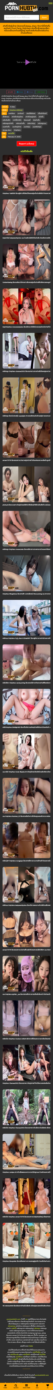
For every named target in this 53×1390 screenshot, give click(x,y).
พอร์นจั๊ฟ (11, 133)
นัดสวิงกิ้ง (36, 120)
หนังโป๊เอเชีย (14, 1354)
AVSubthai (11, 1326)
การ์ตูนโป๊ (15, 1359)
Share (20, 92)
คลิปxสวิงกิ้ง (20, 123)
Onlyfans (13, 110)
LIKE (11, 92)
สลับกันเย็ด (6, 120)
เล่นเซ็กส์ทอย (30, 113)
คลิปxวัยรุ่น (31, 123)
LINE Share (41, 92)
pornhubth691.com (13, 1319)
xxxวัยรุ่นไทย (16, 127)
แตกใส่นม (12, 113)
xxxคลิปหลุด (37, 127)
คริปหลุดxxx (42, 123)
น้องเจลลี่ (27, 120)
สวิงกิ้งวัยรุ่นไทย (17, 117)
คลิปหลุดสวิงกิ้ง (8, 123)
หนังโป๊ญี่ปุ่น (37, 1352)
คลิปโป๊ (14, 1328)
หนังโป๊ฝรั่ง (26, 1354)
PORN (31, 1346)
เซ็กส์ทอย (6, 117)
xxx (26, 1319)
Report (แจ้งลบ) (26, 143)
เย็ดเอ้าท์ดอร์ (42, 113)
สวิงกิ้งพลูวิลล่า (31, 117)
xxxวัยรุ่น (27, 127)
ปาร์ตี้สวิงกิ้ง (17, 120)
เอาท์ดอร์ (21, 113)
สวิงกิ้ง (41, 117)
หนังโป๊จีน (42, 1354)
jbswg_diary (7, 130)
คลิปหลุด (19, 110)
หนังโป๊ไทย (19, 1357)
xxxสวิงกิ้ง (6, 127)
